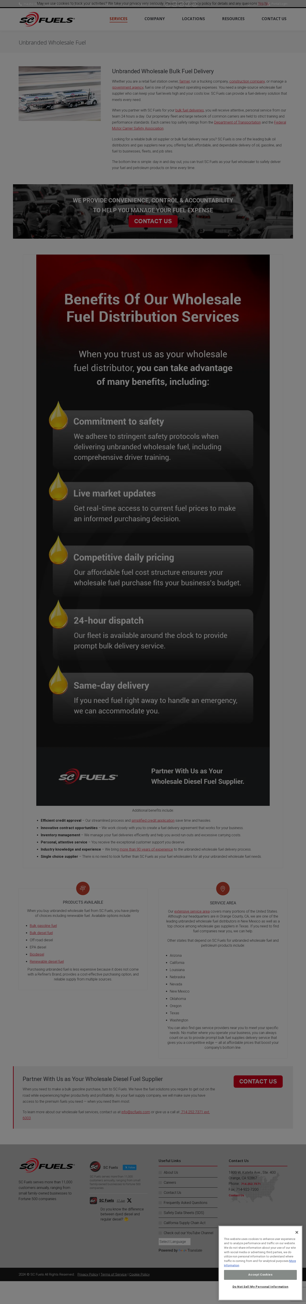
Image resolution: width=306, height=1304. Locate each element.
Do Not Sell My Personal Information (261, 1286)
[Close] (297, 1232)
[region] (260, 1263)
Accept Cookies (260, 1274)
